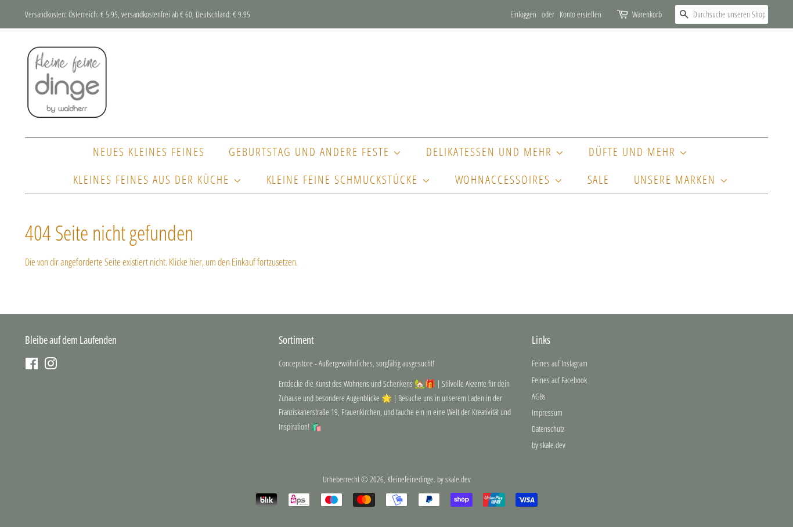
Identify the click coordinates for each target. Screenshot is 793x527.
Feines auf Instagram (559, 363)
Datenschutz (548, 428)
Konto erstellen (580, 14)
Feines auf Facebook (559, 380)
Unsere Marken (677, 179)
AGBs (539, 396)
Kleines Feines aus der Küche (153, 179)
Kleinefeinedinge (410, 479)
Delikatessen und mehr (491, 151)
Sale (598, 179)
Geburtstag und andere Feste (311, 151)
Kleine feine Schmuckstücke (344, 179)
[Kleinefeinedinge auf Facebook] (31, 365)
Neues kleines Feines (149, 151)
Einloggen (523, 14)
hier (195, 261)
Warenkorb (647, 14)
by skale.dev (548, 444)
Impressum (547, 412)
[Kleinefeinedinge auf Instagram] (50, 365)
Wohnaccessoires (504, 179)
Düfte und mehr (634, 151)
